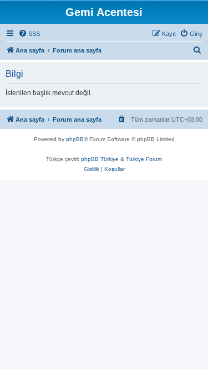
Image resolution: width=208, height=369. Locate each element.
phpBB (75, 139)
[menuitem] (29, 33)
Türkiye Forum (144, 159)
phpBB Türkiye (100, 159)
